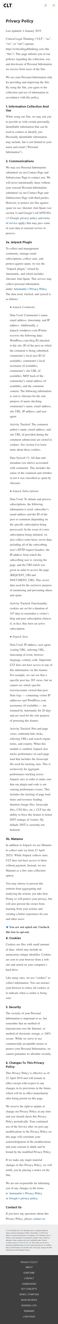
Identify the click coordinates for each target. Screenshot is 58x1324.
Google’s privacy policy (23, 1198)
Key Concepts (29, 1289)
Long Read (29, 1317)
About (29, 1267)
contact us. (39, 1219)
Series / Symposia (29, 1294)
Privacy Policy (29, 1262)
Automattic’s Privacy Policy (29, 289)
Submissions (29, 1284)
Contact (29, 1278)
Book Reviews (29, 1300)
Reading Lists (29, 1305)
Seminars (29, 1311)
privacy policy (28, 218)
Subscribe (29, 1273)
